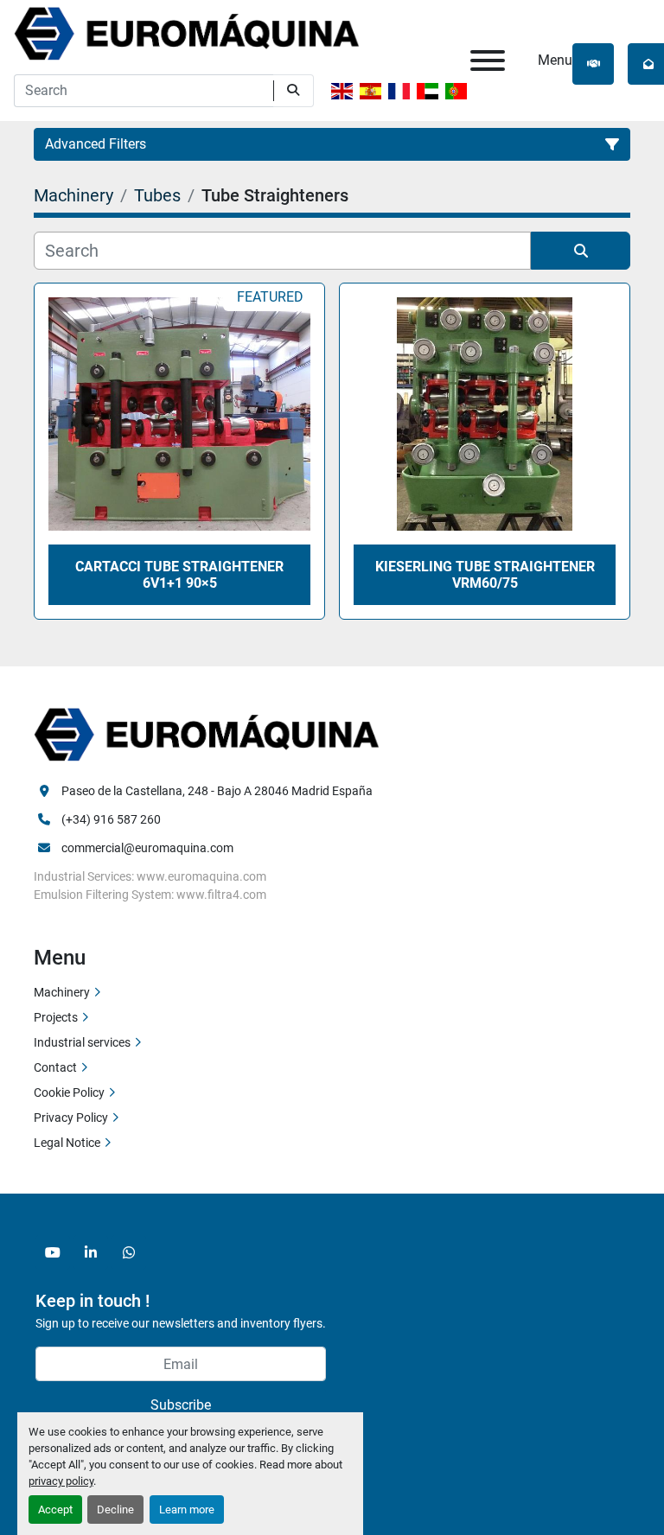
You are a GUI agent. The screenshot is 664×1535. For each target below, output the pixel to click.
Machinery (62, 992)
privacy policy (61, 1480)
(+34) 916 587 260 (111, 819)
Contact (55, 1067)
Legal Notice (67, 1143)
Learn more (186, 1509)
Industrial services (82, 1042)
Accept (55, 1509)
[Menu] (487, 60)
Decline (115, 1509)
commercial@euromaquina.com (147, 848)
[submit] (293, 90)
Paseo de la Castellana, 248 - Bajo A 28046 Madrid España (217, 791)
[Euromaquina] (207, 733)
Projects (56, 1017)
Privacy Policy (71, 1117)
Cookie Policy (69, 1092)
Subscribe (180, 1405)
